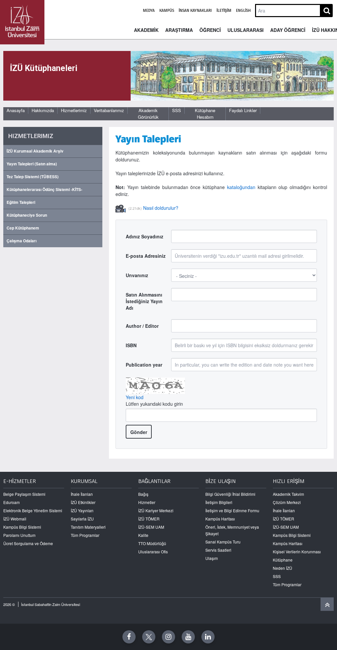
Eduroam (11, 502)
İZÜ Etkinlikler (83, 502)
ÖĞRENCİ (210, 30)
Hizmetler (146, 502)
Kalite (143, 535)
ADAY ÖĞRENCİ (287, 30)
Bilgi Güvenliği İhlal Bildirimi (230, 494)
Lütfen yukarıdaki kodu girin (154, 403)
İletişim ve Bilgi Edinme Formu (232, 510)
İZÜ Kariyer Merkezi (155, 510)
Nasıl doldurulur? (160, 208)
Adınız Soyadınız (144, 236)
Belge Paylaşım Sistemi (24, 494)
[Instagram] (168, 636)
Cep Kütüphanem (23, 228)
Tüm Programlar (85, 535)
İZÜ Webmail (14, 518)
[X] (148, 636)
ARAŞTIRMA (179, 30)
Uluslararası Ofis (153, 551)
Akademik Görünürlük (148, 113)
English (243, 10)
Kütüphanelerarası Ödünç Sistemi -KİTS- (44, 189)
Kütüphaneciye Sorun (27, 215)
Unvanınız (137, 275)
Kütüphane (283, 560)
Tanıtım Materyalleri (88, 527)
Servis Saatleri (218, 550)
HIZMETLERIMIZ (30, 135)
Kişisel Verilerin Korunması (297, 551)
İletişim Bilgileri (218, 502)
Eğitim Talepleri (21, 202)
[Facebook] (129, 636)
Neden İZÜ (282, 568)
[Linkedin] (208, 636)
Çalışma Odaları (22, 241)
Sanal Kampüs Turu (223, 541)
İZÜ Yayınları (82, 510)
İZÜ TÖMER (149, 518)
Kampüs (166, 10)
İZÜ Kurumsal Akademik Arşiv (35, 151)
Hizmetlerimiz (74, 110)
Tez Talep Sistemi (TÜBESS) (33, 177)
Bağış (143, 494)
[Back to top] (327, 604)
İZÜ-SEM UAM (151, 527)
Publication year (144, 364)
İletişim (224, 10)
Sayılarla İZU (82, 518)
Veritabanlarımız (109, 110)
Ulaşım (211, 558)
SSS (176, 110)
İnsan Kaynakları (195, 10)
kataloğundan (241, 187)
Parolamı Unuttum (19, 535)
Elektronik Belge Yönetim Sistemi (32, 510)
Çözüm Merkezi (287, 502)
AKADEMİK (146, 30)
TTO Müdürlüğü (152, 543)
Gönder (138, 432)
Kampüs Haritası (220, 518)
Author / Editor (142, 326)
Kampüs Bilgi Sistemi (22, 527)
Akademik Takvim (288, 494)
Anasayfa (16, 110)
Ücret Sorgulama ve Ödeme (28, 543)
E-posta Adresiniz (146, 256)
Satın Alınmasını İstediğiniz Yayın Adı (144, 301)
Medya (149, 10)
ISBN (131, 345)
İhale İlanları (82, 494)
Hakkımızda (43, 110)
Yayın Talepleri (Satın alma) (32, 164)
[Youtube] (188, 636)
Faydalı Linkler (243, 110)
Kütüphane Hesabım (205, 113)
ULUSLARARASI (245, 30)
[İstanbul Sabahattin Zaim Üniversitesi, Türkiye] (22, 22)
